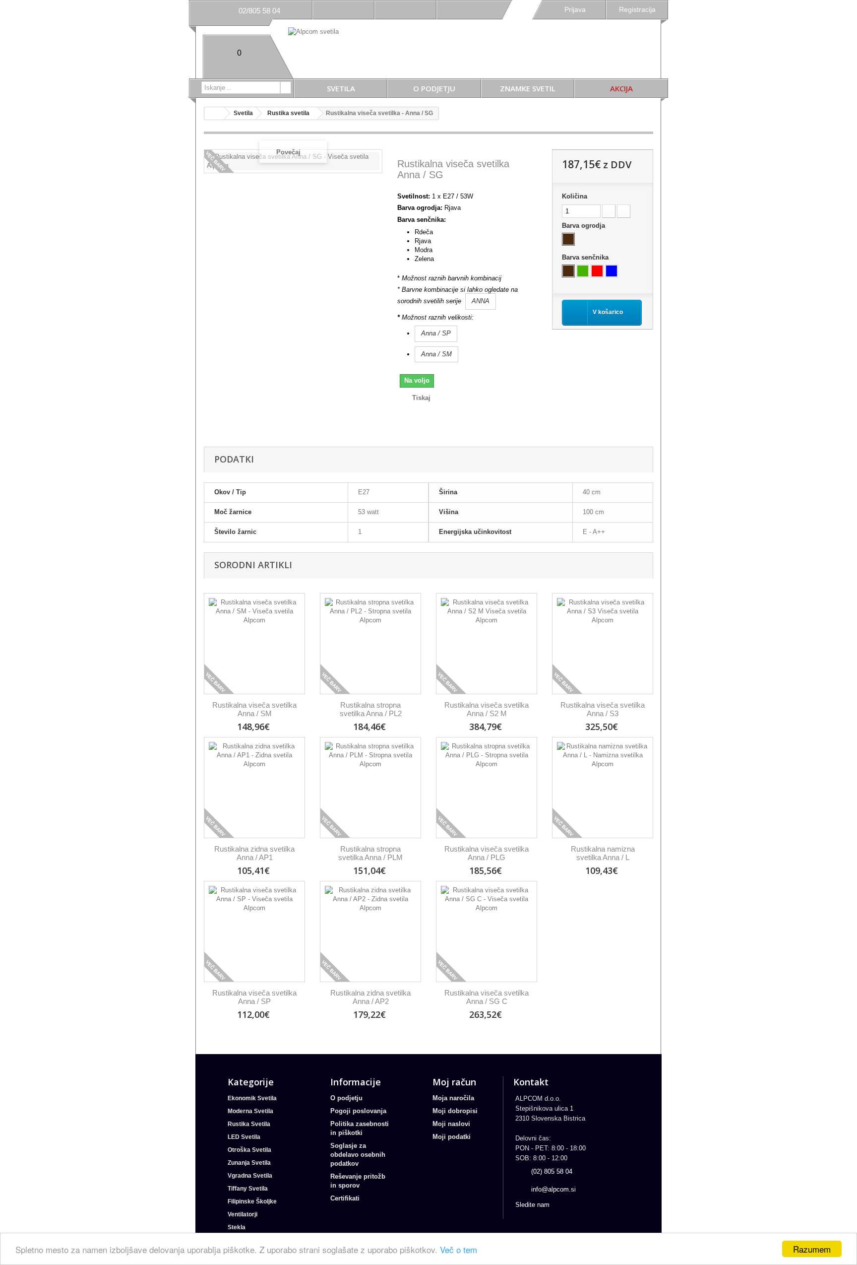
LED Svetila (244, 1136)
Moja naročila (453, 1098)
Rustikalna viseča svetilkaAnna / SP (254, 997)
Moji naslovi (451, 1124)
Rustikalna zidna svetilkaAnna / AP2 (370, 997)
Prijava (575, 9)
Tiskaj (421, 397)
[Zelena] (582, 271)
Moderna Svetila (250, 1111)
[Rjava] (568, 239)
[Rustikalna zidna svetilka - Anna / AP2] (370, 931)
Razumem (812, 1249)
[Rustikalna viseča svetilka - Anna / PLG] (486, 787)
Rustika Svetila (249, 1124)
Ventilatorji (242, 1214)
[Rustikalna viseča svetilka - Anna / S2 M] (486, 643)
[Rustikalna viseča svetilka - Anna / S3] (602, 643)
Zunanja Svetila (249, 1162)
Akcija (621, 88)
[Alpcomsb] (371, 54)
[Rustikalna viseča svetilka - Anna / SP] (254, 931)
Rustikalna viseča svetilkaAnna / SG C (486, 997)
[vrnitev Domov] (214, 113)
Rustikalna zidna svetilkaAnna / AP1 (254, 853)
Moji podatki (451, 1136)
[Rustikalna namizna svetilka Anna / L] (602, 787)
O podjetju (434, 88)
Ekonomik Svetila (252, 1098)
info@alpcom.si (553, 1189)
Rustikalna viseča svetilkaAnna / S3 (602, 709)
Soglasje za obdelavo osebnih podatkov (357, 1154)
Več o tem (458, 1249)
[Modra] (611, 271)
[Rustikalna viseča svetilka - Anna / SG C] (486, 931)
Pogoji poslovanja (358, 1111)
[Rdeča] (597, 271)
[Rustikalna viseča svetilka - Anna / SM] (254, 643)
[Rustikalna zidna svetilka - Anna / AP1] (254, 787)
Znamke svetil (527, 88)
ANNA (481, 301)
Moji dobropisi (455, 1111)
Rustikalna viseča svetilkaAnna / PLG (486, 853)
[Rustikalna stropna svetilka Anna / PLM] (370, 787)
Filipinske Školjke (252, 1201)
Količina (574, 196)
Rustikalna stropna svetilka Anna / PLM (370, 853)
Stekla (236, 1227)
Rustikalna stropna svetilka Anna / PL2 (371, 709)
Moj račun (454, 1082)
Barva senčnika (586, 257)
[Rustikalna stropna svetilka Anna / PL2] (370, 643)
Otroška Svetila (249, 1149)
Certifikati (345, 1198)
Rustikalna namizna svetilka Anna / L (603, 853)
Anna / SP (436, 333)
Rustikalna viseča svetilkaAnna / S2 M (486, 709)
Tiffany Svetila (248, 1188)
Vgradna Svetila (250, 1175)
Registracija (637, 9)
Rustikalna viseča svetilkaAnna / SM (254, 709)
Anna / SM (436, 354)
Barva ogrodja (584, 225)
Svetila (341, 88)
